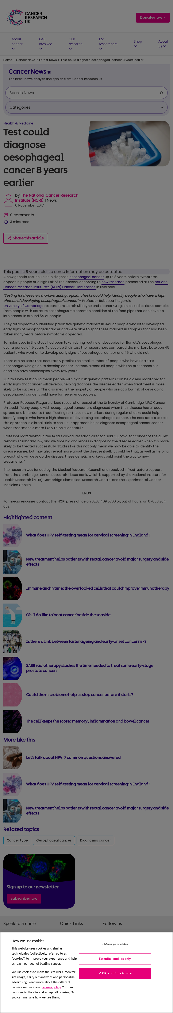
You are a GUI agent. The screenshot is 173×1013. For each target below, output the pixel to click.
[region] (86, 972)
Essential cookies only (115, 959)
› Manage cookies (115, 944)
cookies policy (51, 987)
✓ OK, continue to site (115, 973)
